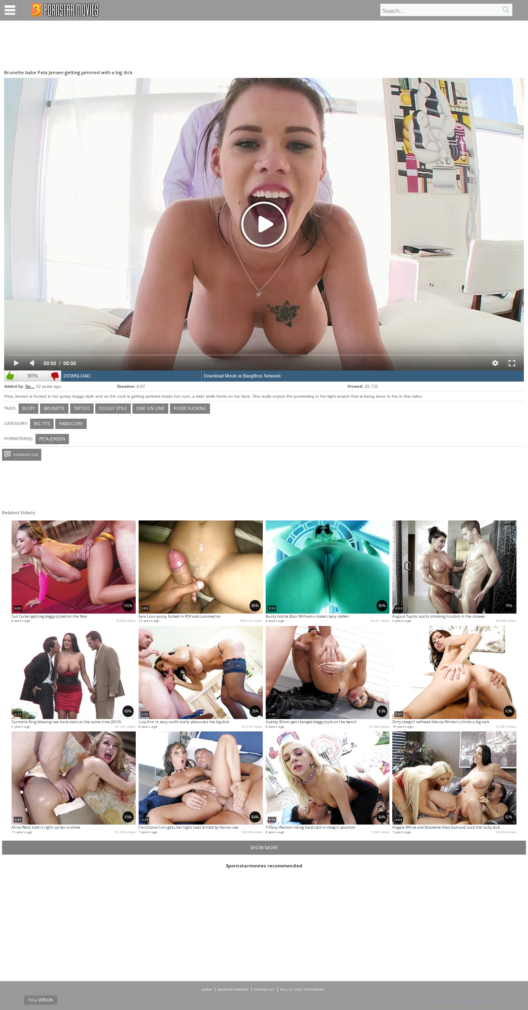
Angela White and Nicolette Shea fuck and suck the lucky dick (446, 827)
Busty (28, 408)
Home (206, 989)
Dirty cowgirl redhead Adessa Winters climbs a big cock (440, 721)
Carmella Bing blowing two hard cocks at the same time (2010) (66, 721)
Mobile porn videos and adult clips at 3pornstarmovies (65, 10)
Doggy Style (113, 408)
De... (30, 386)
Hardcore (71, 423)
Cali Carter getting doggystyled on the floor (49, 616)
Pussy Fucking (190, 408)
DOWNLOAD (77, 375)
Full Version (40, 1000)
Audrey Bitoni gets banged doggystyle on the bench (311, 721)
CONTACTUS (264, 989)
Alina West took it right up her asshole (46, 827)
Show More (264, 847)
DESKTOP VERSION (232, 989)
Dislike (55, 376)
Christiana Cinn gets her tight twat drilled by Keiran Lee (188, 827)
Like (10, 376)
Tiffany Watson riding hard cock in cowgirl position (310, 827)
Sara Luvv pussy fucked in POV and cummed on (180, 616)
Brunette (54, 408)
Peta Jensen (52, 439)
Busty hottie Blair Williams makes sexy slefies (307, 616)
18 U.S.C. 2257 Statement (302, 989)
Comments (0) (25, 454)
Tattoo (82, 408)
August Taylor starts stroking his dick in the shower (439, 616)
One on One (150, 408)
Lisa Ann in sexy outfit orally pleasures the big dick (184, 721)
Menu (10, 10)
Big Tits (42, 423)
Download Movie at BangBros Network (242, 375)
